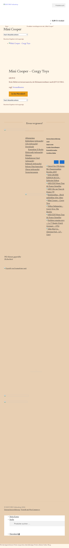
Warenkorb (15, 534)
